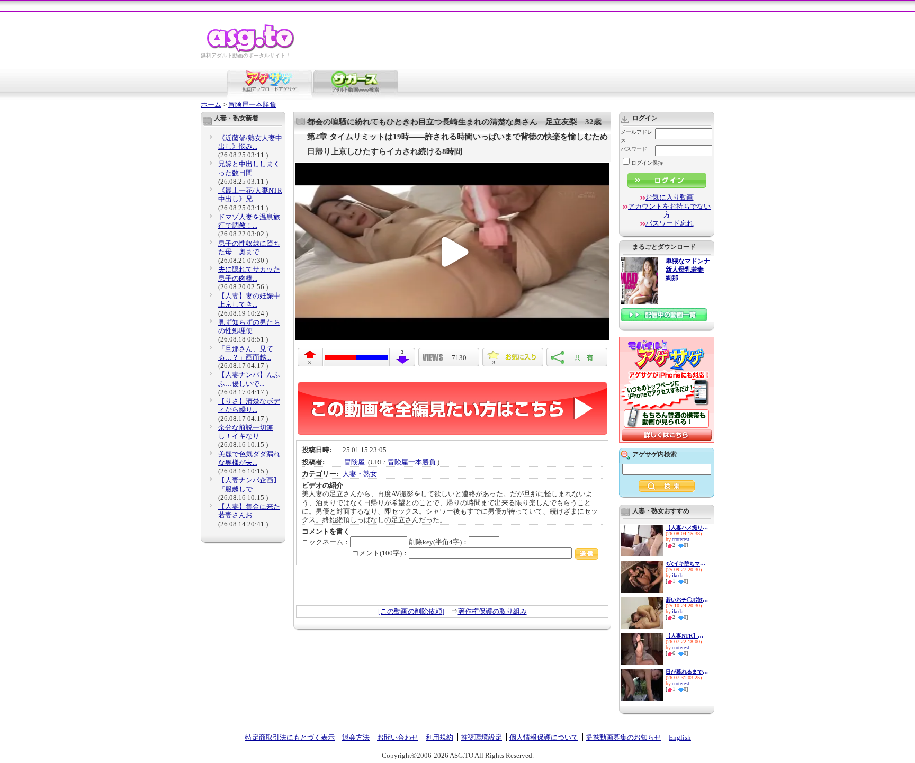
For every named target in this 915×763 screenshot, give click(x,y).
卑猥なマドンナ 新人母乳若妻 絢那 (688, 269)
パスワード (634, 149)
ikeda (677, 575)
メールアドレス (636, 136)
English (680, 737)
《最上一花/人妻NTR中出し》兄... (250, 194)
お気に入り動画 (669, 197)
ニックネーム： (326, 542)
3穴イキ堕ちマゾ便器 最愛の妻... (687, 564)
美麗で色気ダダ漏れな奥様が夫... (249, 458)
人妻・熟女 (360, 474)
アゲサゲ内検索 (654, 454)
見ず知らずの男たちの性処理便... (249, 326)
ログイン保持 (647, 163)
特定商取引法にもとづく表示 (290, 737)
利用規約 (439, 737)
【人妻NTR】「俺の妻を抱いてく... (687, 636)
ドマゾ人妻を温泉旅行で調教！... (249, 221)
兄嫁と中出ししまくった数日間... (249, 168)
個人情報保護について (543, 737)
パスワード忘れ (669, 223)
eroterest (680, 539)
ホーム (211, 105)
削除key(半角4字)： (439, 542)
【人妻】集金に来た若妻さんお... (249, 510)
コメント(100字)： (380, 553)
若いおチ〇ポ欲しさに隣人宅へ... (687, 600)
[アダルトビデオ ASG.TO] (251, 51)
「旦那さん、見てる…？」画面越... (245, 353)
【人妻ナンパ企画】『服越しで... (249, 484)
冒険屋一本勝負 (252, 105)
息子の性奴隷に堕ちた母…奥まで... (249, 247)
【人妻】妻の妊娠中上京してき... (249, 300)
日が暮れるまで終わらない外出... (687, 672)
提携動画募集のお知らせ (623, 737)
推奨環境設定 (481, 737)
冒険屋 (354, 462)
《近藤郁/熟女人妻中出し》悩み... (250, 142)
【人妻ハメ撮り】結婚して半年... (687, 528)
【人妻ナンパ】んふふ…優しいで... (249, 379)
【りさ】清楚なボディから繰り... (249, 405)
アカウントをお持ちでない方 (669, 210)
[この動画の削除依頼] (411, 611)
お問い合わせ (397, 737)
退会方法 (356, 737)
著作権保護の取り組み (492, 611)
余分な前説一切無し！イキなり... (245, 432)
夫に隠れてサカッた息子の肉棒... (249, 273)
